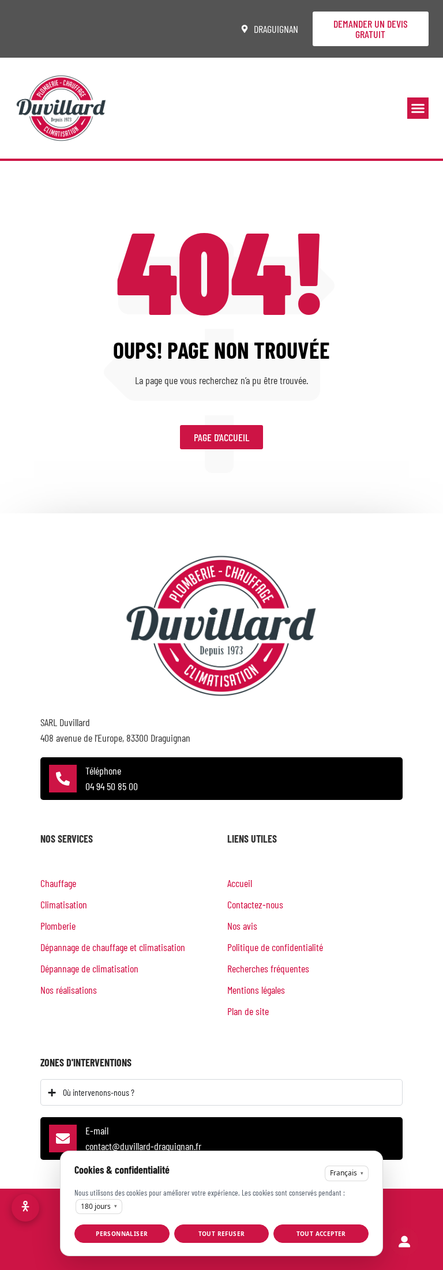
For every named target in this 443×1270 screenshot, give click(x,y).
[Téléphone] (63, 778)
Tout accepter (321, 1234)
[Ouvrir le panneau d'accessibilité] (25, 1208)
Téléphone (103, 770)
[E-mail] (63, 1138)
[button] (418, 108)
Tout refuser (221, 1234)
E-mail (96, 1130)
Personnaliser (122, 1234)
